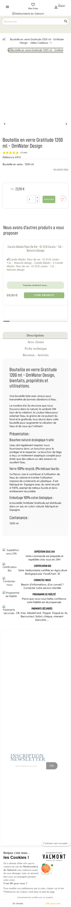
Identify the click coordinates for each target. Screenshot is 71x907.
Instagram (46, 782)
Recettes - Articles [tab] (36, 355)
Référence (8, 157)
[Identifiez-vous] (56, 8)
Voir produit (44, 295)
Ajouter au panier (49, 199)
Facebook (36, 782)
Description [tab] (35, 335)
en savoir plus (60, 169)
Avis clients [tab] (35, 342)
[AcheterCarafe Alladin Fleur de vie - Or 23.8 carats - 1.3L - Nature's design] (35, 264)
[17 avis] (35, 275)
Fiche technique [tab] (36, 348)
